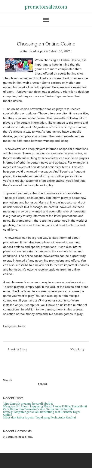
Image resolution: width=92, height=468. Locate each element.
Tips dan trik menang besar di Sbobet (28, 403)
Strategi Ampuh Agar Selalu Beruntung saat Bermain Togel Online (41, 413)
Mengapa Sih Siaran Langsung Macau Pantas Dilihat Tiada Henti (45, 406)
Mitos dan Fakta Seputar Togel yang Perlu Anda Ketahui (39, 417)
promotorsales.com (46, 6)
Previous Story (17, 349)
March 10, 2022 (60, 51)
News (21, 326)
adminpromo (40, 51)
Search (7, 380)
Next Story (77, 349)
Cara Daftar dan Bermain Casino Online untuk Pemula (38, 409)
